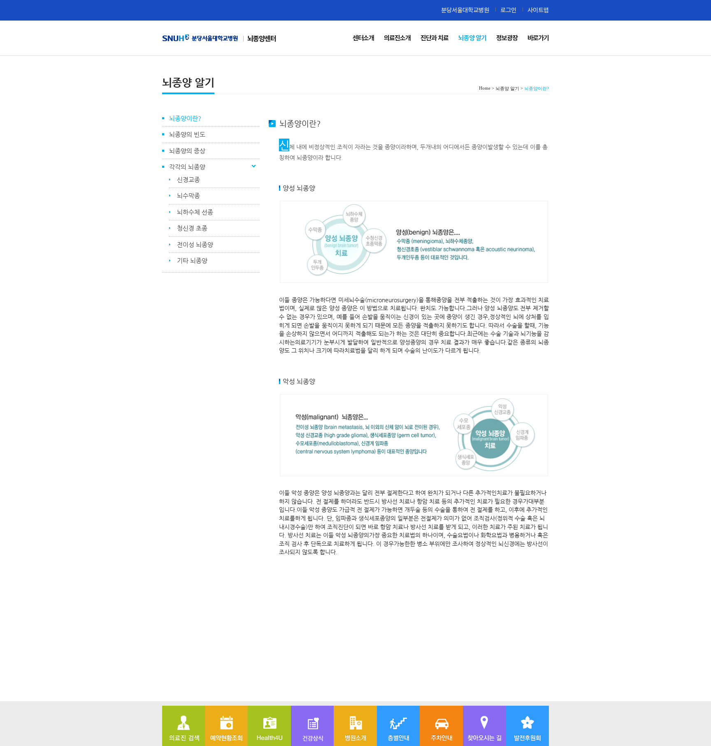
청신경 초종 (192, 228)
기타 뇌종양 (192, 260)
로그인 (508, 10)
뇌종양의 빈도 (187, 134)
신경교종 (188, 179)
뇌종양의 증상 (187, 150)
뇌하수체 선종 (195, 212)
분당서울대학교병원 (465, 10)
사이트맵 (538, 10)
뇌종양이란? (185, 118)
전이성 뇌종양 (195, 244)
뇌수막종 (188, 195)
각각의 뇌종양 (187, 166)
